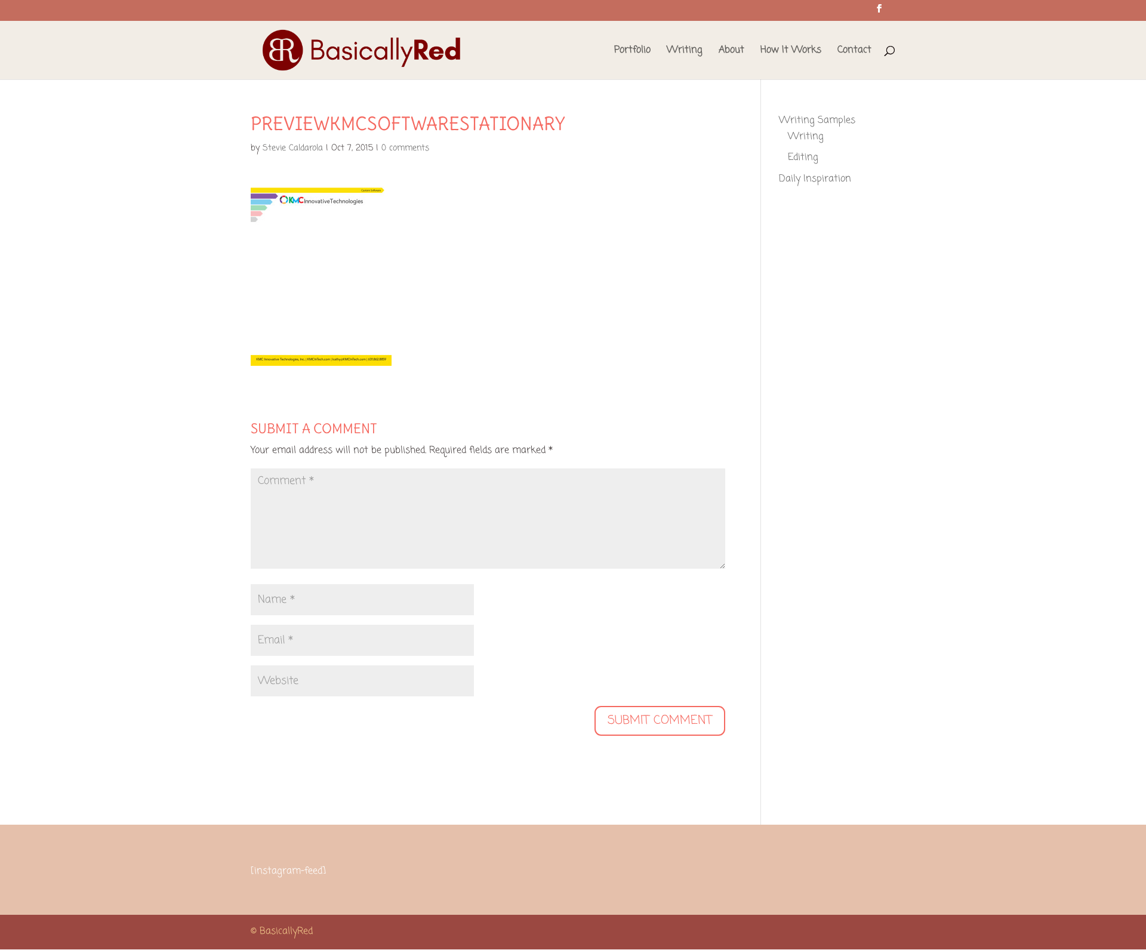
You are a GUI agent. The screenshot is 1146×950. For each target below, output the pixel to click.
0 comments (405, 148)
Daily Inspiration (815, 179)
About (731, 51)
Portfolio (632, 51)
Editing (803, 157)
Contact (854, 51)
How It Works (790, 51)
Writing (685, 51)
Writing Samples (817, 120)
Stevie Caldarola (293, 148)
